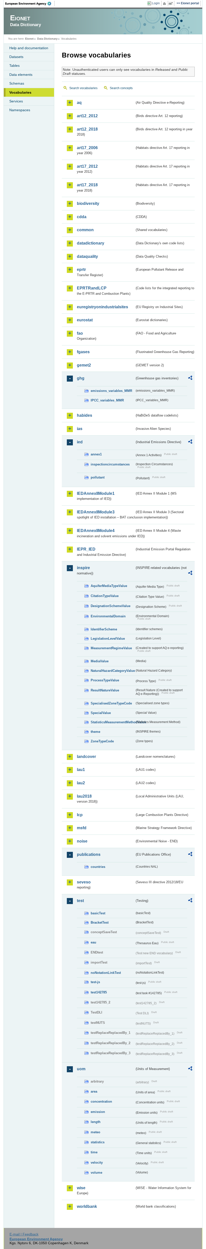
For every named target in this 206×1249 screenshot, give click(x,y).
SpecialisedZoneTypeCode (111, 703)
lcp (80, 815)
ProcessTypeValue (105, 680)
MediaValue (100, 661)
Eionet (29, 38)
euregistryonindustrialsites (102, 307)
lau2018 (84, 796)
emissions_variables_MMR (111, 391)
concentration (101, 1101)
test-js (95, 982)
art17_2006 (87, 148)
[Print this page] (165, 3)
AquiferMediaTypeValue (109, 586)
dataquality (87, 256)
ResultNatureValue (105, 690)
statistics (98, 1142)
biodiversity (88, 203)
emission (98, 1112)
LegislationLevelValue (108, 638)
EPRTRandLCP (92, 288)
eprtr (81, 269)
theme (95, 732)
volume (96, 1172)
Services (16, 101)
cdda (81, 217)
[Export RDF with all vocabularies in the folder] (190, 379)
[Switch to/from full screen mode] (172, 3)
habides (84, 415)
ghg (80, 378)
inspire (83, 568)
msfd (81, 828)
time (94, 1152)
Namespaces (19, 110)
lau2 (81, 783)
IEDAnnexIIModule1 (96, 493)
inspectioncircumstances (110, 464)
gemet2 (84, 365)
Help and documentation (28, 48)
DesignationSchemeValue (110, 606)
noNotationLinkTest (106, 973)
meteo (95, 1132)
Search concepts (121, 88)
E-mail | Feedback (24, 1234)
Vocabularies (20, 92)
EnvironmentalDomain (108, 616)
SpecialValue (101, 713)
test (80, 901)
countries (98, 867)
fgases (83, 352)
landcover (86, 756)
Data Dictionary (47, 38)
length (95, 1122)
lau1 (81, 769)
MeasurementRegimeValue (111, 648)
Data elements (20, 75)
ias (79, 429)
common (85, 230)
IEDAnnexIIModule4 (96, 530)
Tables (14, 66)
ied (80, 442)
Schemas (16, 83)
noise (82, 841)
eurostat (85, 320)
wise (81, 1188)
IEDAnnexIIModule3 (96, 512)
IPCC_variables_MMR (107, 400)
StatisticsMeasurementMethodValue (113, 722)
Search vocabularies (83, 88)
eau (93, 942)
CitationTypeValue (105, 596)
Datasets (16, 57)
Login (156, 3)
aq (79, 102)
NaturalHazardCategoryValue (113, 671)
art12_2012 (87, 116)
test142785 (99, 992)
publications (88, 854)
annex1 (96, 454)
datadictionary (90, 243)
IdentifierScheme (104, 629)
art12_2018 (87, 129)
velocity (97, 1162)
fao (80, 333)
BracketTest (100, 922)
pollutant (98, 477)
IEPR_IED (86, 549)
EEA (30, 3)
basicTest (98, 913)
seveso (84, 882)
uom (81, 1069)
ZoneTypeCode (102, 741)
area (94, 1091)
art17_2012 (87, 166)
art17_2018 (87, 185)
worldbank (87, 1206)
